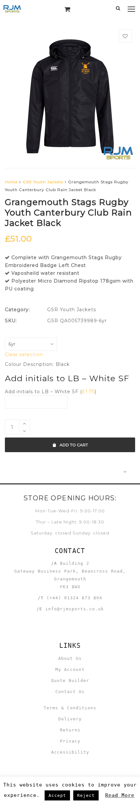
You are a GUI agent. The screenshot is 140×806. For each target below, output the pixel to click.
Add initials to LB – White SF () (50, 392)
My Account (70, 669)
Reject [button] (86, 795)
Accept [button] (57, 795)
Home (11, 181)
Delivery (70, 718)
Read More (119, 795)
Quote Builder (70, 680)
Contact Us (70, 691)
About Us (70, 658)
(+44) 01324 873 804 (74, 597)
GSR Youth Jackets (42, 181)
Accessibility (70, 752)
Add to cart (74, 444)
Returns (70, 730)
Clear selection (24, 354)
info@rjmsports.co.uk (74, 608)
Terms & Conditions (70, 707)
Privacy (70, 741)
